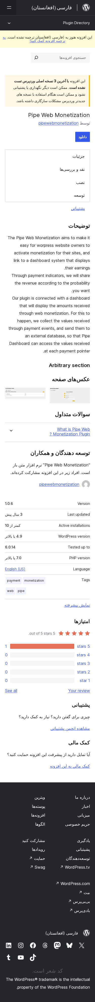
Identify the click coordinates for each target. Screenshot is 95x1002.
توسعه (79, 195)
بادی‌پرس (79, 910)
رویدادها (38, 849)
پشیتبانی (83, 849)
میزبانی (84, 815)
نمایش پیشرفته (77, 605)
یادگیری (83, 840)
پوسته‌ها (38, 806)
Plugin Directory (76, 23)
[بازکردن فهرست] (8, 7)
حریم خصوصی (77, 824)
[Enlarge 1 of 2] (83, 394)
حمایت (37, 858)
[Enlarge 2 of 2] (38, 394)
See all (11, 690)
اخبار (86, 806)
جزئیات (78, 156)
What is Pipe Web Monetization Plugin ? (70, 431)
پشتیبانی (78, 208)
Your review (79, 690)
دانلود (83, 137)
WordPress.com (72, 883)
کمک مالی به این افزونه (70, 766)
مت (84, 892)
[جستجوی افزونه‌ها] (36, 58)
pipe (21, 591)
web (10, 591)
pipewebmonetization (59, 123)
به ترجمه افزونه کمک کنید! (34, 39)
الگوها (40, 824)
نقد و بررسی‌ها (72, 169)
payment (13, 580)
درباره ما (82, 797)
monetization (34, 580)
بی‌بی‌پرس (79, 901)
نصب (80, 182)
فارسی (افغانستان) (61, 933)
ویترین (39, 797)
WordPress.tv (75, 867)
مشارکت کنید (33, 840)
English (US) (15, 569)
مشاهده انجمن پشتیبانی (70, 728)
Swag (37, 867)
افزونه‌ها (38, 815)
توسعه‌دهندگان (78, 858)
